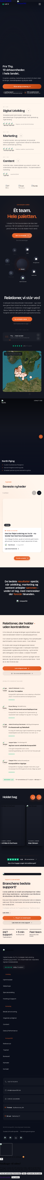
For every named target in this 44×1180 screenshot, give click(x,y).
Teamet (6, 1050)
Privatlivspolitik (5, 1177)
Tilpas (24, 1173)
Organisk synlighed (9, 1018)
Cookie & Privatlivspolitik (10, 1131)
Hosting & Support (9, 999)
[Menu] (40, 4)
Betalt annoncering (10, 1012)
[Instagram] (10, 1138)
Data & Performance (10, 1031)
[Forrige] (38, 335)
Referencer (7, 1044)
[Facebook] (5, 1138)
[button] (19, 377)
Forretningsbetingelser (27, 1131)
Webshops (7, 986)
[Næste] (38, 338)
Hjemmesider (7, 980)
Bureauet (6, 1056)
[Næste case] (41, 437)
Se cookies (15, 1177)
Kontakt (6, 1069)
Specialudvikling (8, 992)
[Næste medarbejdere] (38, 797)
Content (6, 1024)
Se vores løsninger (22, 240)
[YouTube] (21, 1138)
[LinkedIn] (16, 1138)
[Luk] (1, 1159)
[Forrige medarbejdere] (32, 797)
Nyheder (6, 1063)
